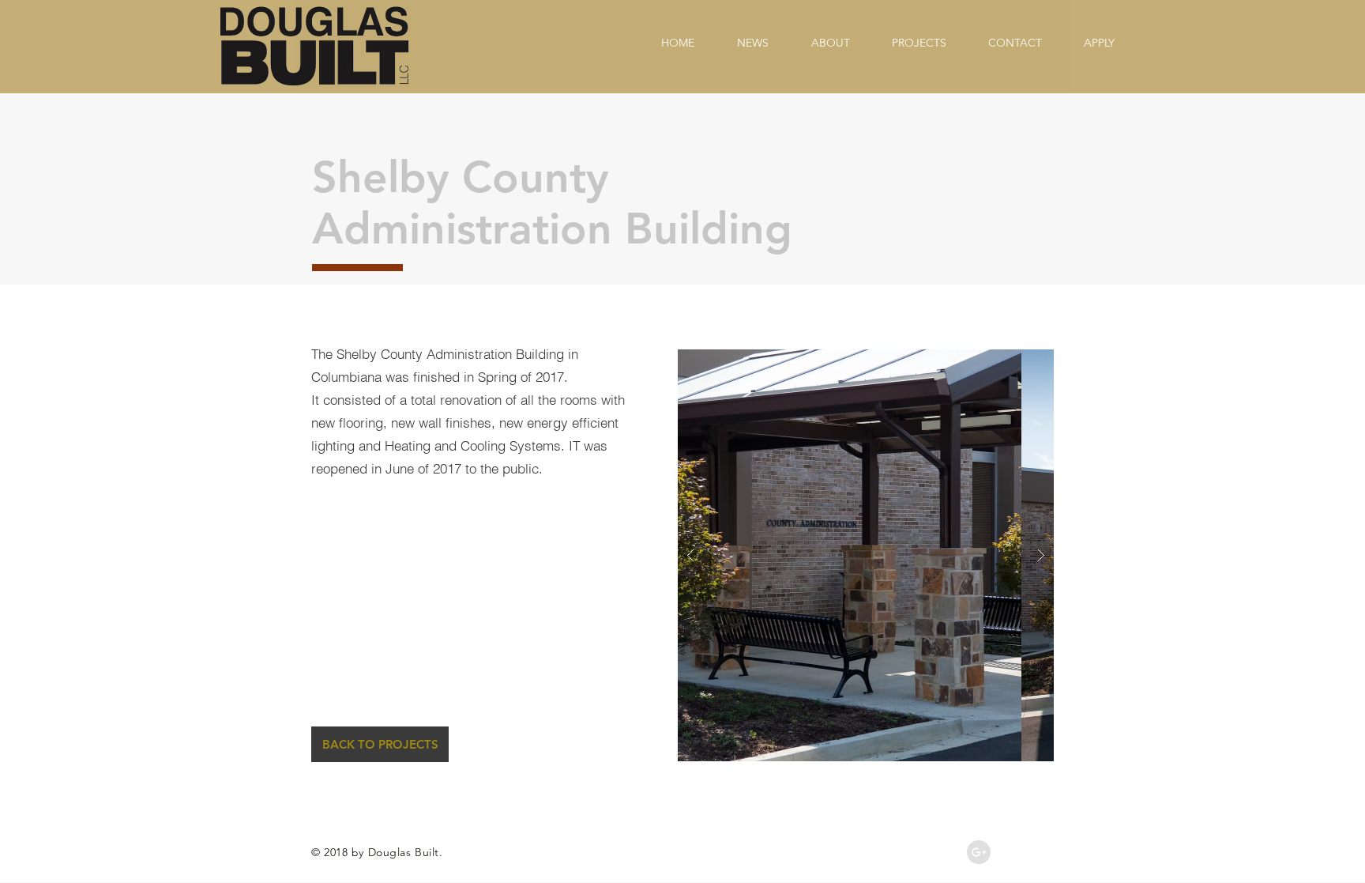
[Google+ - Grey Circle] (979, 852)
